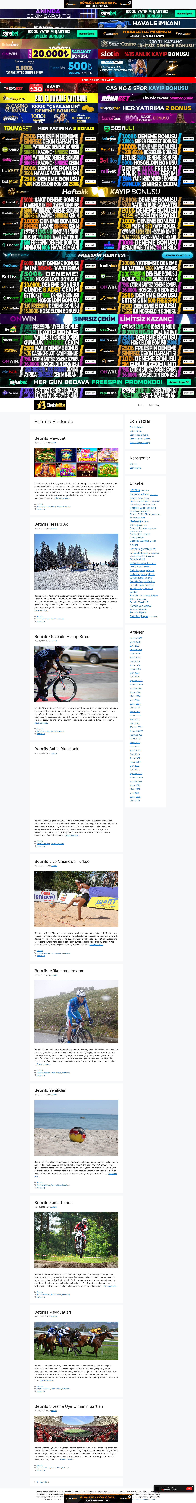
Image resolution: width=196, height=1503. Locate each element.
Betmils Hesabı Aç (51, 524)
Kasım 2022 (135, 762)
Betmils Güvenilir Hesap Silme (61, 636)
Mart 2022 (134, 793)
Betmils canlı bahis (149, 504)
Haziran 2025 (136, 650)
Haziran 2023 (136, 735)
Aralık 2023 (135, 712)
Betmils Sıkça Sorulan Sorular (141, 590)
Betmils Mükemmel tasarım (59, 970)
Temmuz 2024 (136, 684)
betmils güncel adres (136, 531)
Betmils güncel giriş (137, 537)
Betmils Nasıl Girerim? (140, 566)
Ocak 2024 (135, 708)
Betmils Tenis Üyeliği (139, 435)
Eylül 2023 (134, 723)
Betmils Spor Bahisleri (142, 585)
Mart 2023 (134, 746)
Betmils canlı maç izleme (140, 511)
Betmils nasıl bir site (143, 563)
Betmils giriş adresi (138, 525)
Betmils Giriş (154, 405)
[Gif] (98, 192)
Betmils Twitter (150, 595)
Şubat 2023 (135, 750)
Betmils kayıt (154, 553)
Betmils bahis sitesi (139, 498)
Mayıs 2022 (135, 785)
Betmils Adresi (136, 427)
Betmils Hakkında (63, 506)
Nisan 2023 (135, 743)
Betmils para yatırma (142, 570)
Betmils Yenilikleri (50, 1090)
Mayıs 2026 (135, 642)
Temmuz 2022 (136, 777)
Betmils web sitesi (138, 599)
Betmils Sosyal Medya (142, 581)
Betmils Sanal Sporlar (141, 578)
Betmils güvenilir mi (143, 549)
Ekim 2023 (134, 719)
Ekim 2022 (134, 766)
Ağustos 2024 (136, 681)
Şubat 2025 (135, 657)
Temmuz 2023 (136, 731)
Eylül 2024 (134, 677)
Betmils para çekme (142, 574)
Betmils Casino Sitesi (140, 514)
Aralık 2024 (135, 665)
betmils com (155, 514)
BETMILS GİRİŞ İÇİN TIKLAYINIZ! (98, 80)
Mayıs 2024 (135, 692)
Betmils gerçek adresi (137, 517)
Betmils (141, 405)
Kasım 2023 (135, 715)
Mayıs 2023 (135, 739)
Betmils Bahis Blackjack (56, 748)
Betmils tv (66, 953)
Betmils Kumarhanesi (53, 1202)
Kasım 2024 (135, 669)
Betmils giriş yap (138, 528)
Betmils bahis (154, 495)
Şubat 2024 (135, 704)
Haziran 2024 (136, 688)
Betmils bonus (136, 501)
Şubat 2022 (135, 797)
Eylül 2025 (134, 646)
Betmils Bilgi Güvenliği (140, 443)
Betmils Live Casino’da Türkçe (61, 861)
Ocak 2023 (135, 754)
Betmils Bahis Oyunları (140, 439)
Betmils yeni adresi (140, 605)
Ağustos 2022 (136, 774)
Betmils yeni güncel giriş (138, 609)
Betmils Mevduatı (50, 438)
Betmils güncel (152, 528)
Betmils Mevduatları (52, 1312)
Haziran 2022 (136, 781)
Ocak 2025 (135, 661)
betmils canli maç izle (136, 504)
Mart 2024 (134, 700)
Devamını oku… (63, 498)
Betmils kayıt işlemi (135, 556)
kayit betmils (153, 617)
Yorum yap (41, 509)
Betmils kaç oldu (148, 556)
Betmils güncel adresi (140, 534)
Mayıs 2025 (135, 653)
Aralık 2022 (135, 758)
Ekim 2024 (134, 673)
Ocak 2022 (135, 801)
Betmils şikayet (139, 616)
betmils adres (145, 490)
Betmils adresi (139, 494)
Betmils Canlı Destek (143, 507)
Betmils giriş (139, 521)
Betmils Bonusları (43, 619)
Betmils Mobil (56, 953)
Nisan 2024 (135, 696)
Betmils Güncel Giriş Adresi (143, 542)
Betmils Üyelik (138, 612)
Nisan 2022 (135, 789)
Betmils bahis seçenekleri (46, 506)
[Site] (49, 138)
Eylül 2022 (134, 770)
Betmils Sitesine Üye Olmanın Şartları (68, 1406)
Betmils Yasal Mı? (139, 602)
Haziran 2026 (136, 638)
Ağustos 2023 (136, 727)
